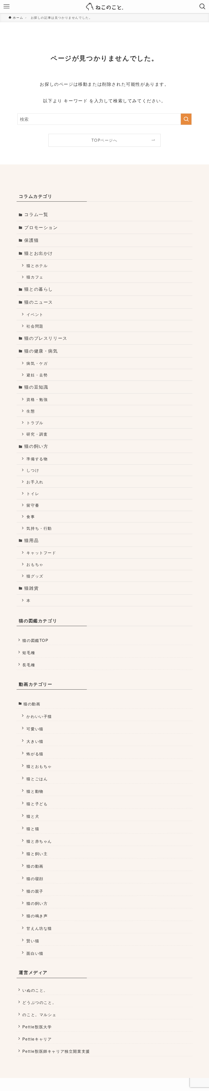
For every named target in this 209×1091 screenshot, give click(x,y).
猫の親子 (34, 891)
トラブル (34, 422)
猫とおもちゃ (39, 766)
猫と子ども (37, 803)
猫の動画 (31, 703)
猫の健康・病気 (41, 351)
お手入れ (34, 481)
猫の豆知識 (36, 387)
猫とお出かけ (38, 253)
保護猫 (31, 240)
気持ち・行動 (39, 528)
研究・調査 (37, 434)
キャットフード (41, 552)
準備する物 (37, 458)
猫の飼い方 (36, 446)
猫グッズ (34, 576)
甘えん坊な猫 (39, 928)
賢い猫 (32, 940)
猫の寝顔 (34, 878)
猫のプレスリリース (45, 338)
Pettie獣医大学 (37, 1026)
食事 (30, 516)
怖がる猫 (34, 753)
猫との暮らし (38, 289)
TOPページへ (104, 140)
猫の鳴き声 (37, 915)
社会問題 (34, 326)
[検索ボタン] (202, 6)
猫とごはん (37, 778)
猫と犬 (32, 816)
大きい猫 (34, 741)
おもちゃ (34, 564)
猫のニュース (38, 302)
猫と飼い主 (37, 853)
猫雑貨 (31, 588)
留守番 (32, 505)
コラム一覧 (36, 214)
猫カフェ (34, 277)
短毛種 (28, 652)
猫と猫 (32, 828)
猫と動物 (34, 791)
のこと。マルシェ (39, 1014)
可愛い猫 (34, 728)
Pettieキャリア (37, 1039)
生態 (30, 411)
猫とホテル (37, 265)
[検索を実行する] (186, 119)
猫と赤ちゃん (39, 841)
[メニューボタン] (6, 6)
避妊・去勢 (37, 375)
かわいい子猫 (39, 716)
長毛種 (28, 664)
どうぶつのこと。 (39, 1002)
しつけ (32, 470)
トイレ (32, 493)
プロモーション (41, 227)
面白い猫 (34, 953)
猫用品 (31, 540)
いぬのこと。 (35, 990)
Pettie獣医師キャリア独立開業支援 (56, 1051)
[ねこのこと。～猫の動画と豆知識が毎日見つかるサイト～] (104, 6)
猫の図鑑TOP (35, 640)
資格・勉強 (37, 399)
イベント (34, 314)
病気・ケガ (37, 363)
